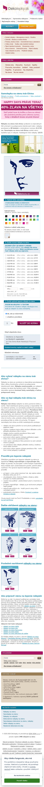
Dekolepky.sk (6, 19)
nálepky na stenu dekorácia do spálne (15, 633)
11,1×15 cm (11, 255)
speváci (11, 662)
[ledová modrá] (37, 219)
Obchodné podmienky (9, 744)
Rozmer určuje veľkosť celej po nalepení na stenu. (21, 248)
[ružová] (27, 223)
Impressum (29, 746)
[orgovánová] (16, 223)
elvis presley (36, 662)
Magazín (37, 742)
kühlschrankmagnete (10, 751)
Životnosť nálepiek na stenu (24, 742)
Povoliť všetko (22, 781)
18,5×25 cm (11, 261)
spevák (6, 662)
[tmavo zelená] (13, 216)
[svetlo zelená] (34, 219)
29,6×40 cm (11, 269)
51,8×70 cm (11, 277)
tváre (20, 662)
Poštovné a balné (36, 19)
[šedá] (34, 216)
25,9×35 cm (11, 266)
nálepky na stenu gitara (11, 632)
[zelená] (6, 219)
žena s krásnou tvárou (28, 534)
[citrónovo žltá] (9, 223)
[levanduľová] (23, 219)
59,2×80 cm (11, 280)
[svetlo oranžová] (6, 223)
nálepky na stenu (28, 505)
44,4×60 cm (11, 274)
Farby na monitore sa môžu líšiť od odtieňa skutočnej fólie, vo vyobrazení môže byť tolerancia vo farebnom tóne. (22, 204)
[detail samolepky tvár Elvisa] (7, 588)
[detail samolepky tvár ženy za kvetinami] (25, 530)
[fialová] (30, 216)
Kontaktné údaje (23, 21)
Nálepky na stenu (7, 96)
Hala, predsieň (36, 96)
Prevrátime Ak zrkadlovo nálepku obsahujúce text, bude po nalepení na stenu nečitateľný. (21, 306)
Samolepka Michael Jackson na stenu (20, 638)
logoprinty (21, 751)
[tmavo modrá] (16, 216)
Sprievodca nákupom (20, 19)
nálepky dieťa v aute (34, 749)
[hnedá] (27, 216)
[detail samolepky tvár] (7, 556)
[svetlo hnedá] (13, 223)
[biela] (9, 216)
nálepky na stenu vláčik (11, 626)
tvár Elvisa (9, 567)
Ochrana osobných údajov (26, 744)
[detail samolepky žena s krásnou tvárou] (25, 556)
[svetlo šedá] (27, 219)
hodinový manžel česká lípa (24, 753)
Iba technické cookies (22, 775)
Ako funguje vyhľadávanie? (12, 88)
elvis (24, 662)
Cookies (38, 744)
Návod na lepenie (8, 742)
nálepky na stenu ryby (10, 628)
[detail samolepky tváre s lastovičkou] (7, 530)
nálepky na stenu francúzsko (12, 630)
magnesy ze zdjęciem (33, 751)
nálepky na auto (7, 749)
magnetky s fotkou (20, 749)
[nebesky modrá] (9, 219)
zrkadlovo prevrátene (14, 317)
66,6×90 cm (11, 283)
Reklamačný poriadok (18, 746)
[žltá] (16, 219)
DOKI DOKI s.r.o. (34, 734)
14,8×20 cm (11, 258)
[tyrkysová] (37, 216)
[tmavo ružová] (23, 223)
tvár (10, 534)
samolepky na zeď (8, 753)
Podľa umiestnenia (21, 96)
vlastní (9, 286)
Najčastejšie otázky (8, 21)
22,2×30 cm (11, 263)
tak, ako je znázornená (15, 314)
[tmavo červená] (20, 216)
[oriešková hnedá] (20, 219)
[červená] (13, 219)
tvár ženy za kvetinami (28, 509)
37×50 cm (10, 272)
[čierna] (6, 216)
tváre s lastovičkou (10, 509)
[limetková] (30, 219)
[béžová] (20, 223)
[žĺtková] (23, 216)
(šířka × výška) (21, 255)
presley (29, 662)
